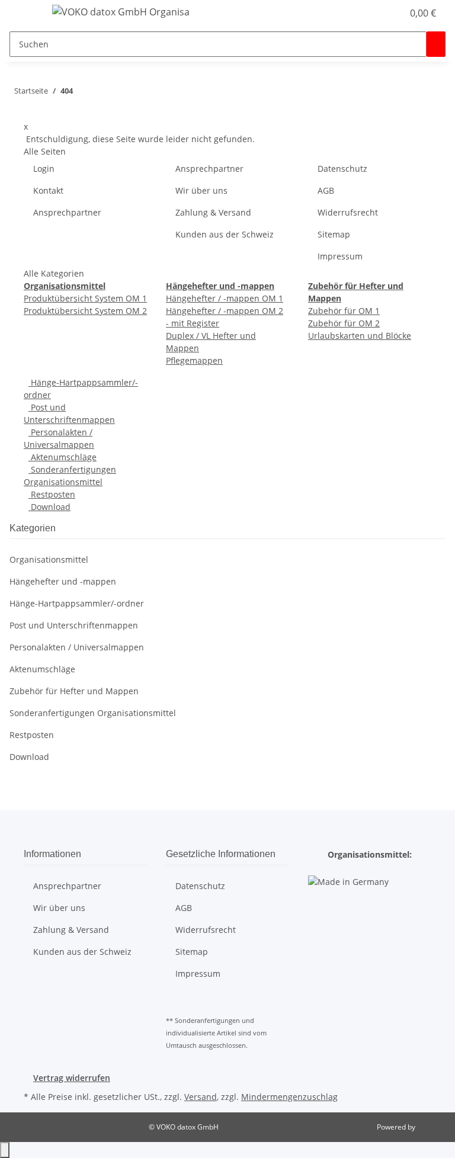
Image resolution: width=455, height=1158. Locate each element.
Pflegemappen (194, 360)
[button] (388, 13)
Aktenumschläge (62, 457)
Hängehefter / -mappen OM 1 (224, 298)
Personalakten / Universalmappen (76, 647)
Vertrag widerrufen (71, 1077)
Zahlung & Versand (213, 212)
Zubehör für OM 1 (344, 310)
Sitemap (334, 234)
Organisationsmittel (48, 559)
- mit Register (192, 323)
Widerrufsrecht (348, 212)
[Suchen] (436, 44)
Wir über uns (201, 190)
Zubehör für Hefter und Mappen (74, 691)
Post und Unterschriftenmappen (73, 625)
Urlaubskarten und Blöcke (359, 335)
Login (44, 168)
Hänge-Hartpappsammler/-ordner (76, 603)
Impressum (340, 256)
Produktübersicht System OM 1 (85, 298)
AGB (326, 190)
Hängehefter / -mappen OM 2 (224, 310)
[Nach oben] (4, 1150)
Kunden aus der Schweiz (224, 234)
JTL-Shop (431, 1127)
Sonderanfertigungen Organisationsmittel (92, 712)
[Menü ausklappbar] (24, 13)
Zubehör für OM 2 (344, 323)
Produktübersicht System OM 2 (85, 310)
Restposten (51, 494)
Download (49, 506)
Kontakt (48, 190)
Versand (200, 1096)
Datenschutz (342, 168)
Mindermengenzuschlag (289, 1096)
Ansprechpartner (67, 212)
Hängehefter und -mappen (62, 581)
